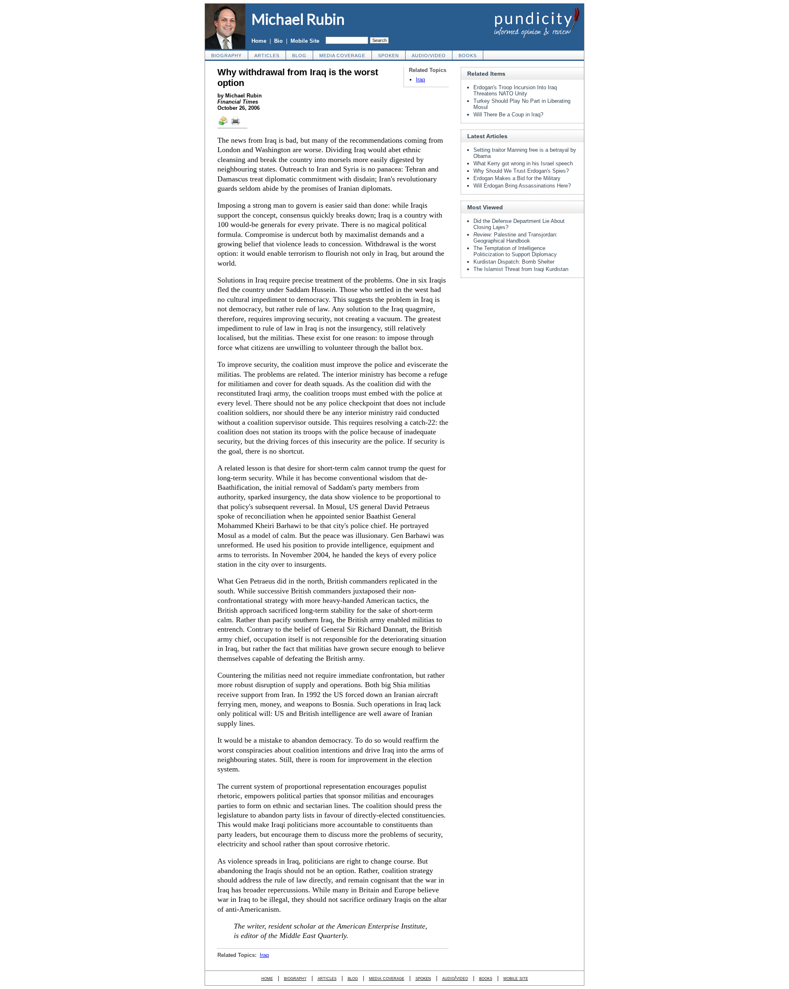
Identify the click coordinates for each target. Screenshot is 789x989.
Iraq (420, 79)
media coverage (342, 55)
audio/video (429, 55)
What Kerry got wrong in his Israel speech (523, 163)
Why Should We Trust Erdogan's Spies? (521, 171)
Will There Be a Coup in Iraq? (508, 114)
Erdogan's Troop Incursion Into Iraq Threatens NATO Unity (515, 90)
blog (299, 55)
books (468, 55)
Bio (278, 41)
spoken (388, 55)
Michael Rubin (298, 19)
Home (258, 41)
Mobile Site (305, 41)
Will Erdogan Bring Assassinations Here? (522, 186)
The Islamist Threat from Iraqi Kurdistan (520, 269)
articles (266, 55)
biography (226, 55)
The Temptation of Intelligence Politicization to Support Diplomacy (515, 251)
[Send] (223, 124)
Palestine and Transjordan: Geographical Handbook (515, 238)
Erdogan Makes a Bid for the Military (517, 178)
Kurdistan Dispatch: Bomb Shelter (513, 262)
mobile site (515, 978)
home (267, 978)
